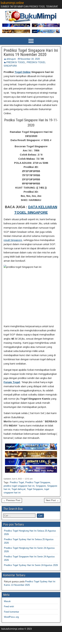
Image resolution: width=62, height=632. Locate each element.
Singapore (41, 486)
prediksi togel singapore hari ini (19, 486)
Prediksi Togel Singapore (37, 482)
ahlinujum (11, 59)
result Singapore (13, 240)
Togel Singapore (35, 489)
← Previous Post (11, 500)
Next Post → (52, 500)
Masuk (7, 601)
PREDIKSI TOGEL (15, 62)
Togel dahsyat (18, 489)
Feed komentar (11, 611)
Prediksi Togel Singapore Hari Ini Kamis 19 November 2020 (31, 52)
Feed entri (9, 606)
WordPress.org (11, 617)
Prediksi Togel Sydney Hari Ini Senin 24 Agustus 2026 (31, 565)
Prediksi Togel (17, 482)
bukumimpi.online (12, 3)
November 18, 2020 (30, 59)
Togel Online (22, 72)
